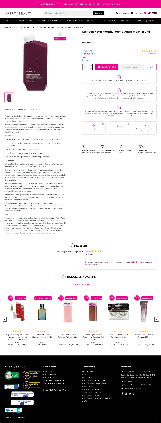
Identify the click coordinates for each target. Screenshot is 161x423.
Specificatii (21, 109)
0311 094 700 (129, 381)
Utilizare (33, 109)
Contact (47, 372)
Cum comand (49, 374)
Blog (84, 374)
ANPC (84, 401)
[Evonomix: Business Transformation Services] (155, 418)
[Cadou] (60, 35)
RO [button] (153, 13)
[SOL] (22, 403)
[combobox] (74, 13)
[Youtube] (129, 394)
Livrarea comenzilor (53, 380)
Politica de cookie (91, 395)
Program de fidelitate (93, 380)
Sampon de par (26, 27)
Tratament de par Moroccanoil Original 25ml (42, 336)
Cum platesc (49, 377)
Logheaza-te (138, 262)
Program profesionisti (94, 383)
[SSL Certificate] (13, 410)
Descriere (9, 109)
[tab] (10, 109)
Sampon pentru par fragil (45, 27)
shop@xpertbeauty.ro (132, 388)
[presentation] (5, 319)
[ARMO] (11, 386)
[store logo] (22, 13)
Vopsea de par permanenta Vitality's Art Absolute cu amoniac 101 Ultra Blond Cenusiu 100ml (17, 337)
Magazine (137, 21)
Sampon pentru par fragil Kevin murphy (70, 27)
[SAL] (22, 395)
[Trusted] (11, 376)
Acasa (8, 27)
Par (15, 27)
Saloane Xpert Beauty (54, 390)
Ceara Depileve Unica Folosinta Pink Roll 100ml (68, 336)
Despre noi (87, 372)
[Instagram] (126, 394)
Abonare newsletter (93, 389)
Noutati (101, 21)
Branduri (125, 21)
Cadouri (150, 21)
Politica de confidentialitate (97, 398)
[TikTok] (133, 394)
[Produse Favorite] (145, 13)
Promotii (112, 21)
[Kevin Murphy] (88, 43)
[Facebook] (122, 394)
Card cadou (88, 386)
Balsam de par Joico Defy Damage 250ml (144, 336)
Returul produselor (53, 383)
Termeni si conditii (91, 392)
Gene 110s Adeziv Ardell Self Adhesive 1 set (118, 336)
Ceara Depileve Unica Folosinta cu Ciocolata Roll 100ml (93, 337)
